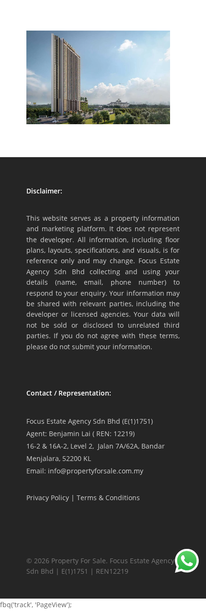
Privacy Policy (47, 497)
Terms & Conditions (108, 497)
